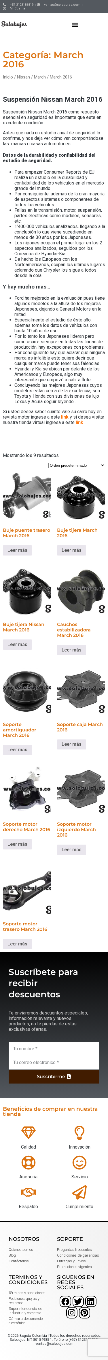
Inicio (8, 77)
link (65, 417)
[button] (75, 24)
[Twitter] (78, 1301)
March (40, 77)
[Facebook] (65, 1301)
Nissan (23, 77)
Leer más (17, 550)
